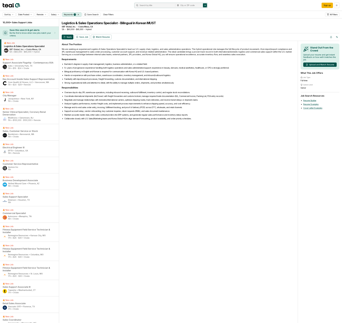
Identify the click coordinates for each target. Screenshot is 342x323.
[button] (78, 14)
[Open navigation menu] (336, 5)
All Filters (334, 14)
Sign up (327, 5)
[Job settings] (337, 37)
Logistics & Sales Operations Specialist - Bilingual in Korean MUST (109, 23)
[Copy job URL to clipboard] (331, 37)
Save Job (83, 37)
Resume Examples (311, 104)
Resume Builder (309, 100)
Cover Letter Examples (312, 108)
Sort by (7, 14)
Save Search (93, 14)
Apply (69, 37)
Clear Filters (108, 14)
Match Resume (103, 37)
